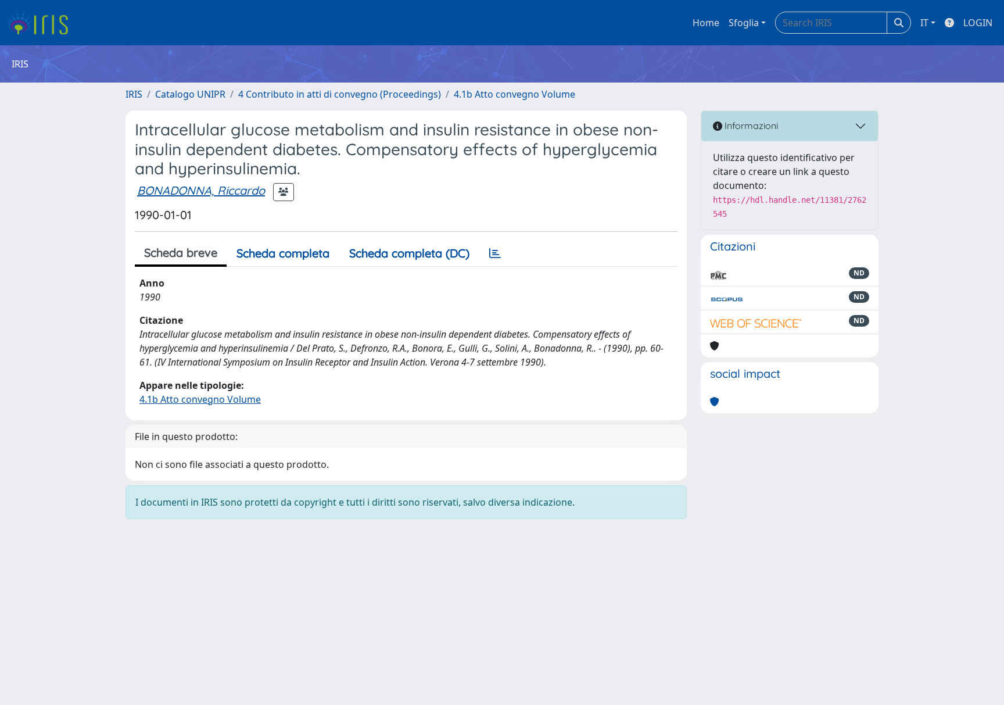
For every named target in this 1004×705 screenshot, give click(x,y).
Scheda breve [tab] (180, 252)
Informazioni (750, 125)
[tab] (495, 253)
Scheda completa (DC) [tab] (409, 253)
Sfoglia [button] (744, 22)
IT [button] (924, 22)
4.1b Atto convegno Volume (514, 94)
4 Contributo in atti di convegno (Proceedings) (339, 94)
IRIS (134, 94)
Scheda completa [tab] (282, 253)
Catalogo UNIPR (190, 94)
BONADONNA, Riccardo (201, 190)
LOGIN (977, 22)
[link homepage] (42, 23)
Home (706, 22)
